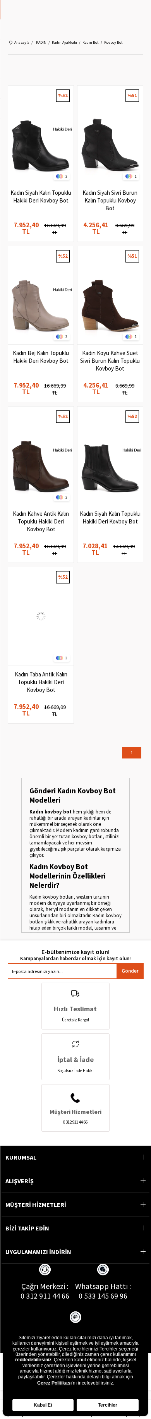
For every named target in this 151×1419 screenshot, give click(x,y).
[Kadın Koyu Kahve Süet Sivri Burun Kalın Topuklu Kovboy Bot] (110, 295)
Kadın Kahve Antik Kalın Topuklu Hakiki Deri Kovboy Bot (41, 521)
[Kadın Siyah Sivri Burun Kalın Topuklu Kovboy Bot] (110, 135)
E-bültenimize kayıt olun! (75, 952)
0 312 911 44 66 (45, 1296)
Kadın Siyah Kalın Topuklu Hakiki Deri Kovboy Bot (40, 196)
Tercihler (107, 1405)
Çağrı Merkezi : (44, 1286)
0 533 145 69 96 (103, 1296)
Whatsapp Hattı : (103, 1286)
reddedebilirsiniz (33, 1359)
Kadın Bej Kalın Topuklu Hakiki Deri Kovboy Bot (41, 356)
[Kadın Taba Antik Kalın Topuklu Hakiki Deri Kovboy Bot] (41, 616)
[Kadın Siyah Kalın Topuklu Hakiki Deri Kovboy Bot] (41, 135)
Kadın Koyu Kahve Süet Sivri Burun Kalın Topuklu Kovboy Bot (110, 360)
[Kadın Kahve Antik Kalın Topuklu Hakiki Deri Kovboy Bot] (41, 456)
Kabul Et (43, 1405)
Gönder (130, 971)
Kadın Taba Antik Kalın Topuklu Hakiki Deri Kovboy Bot (41, 682)
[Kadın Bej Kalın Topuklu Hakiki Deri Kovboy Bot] (41, 295)
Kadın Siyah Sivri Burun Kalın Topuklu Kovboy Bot (109, 200)
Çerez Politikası (54, 1383)
